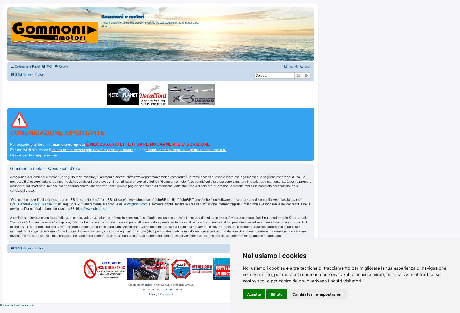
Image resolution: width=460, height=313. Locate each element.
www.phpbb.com (135, 204)
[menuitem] (47, 66)
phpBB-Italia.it (173, 289)
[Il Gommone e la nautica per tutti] (225, 269)
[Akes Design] (191, 94)
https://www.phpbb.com (92, 209)
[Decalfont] (153, 94)
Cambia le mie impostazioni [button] (317, 294)
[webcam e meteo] (123, 94)
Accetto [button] (254, 294)
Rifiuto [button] (277, 294)
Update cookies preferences (17, 305)
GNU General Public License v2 (33, 204)
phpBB (145, 284)
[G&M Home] (55, 26)
